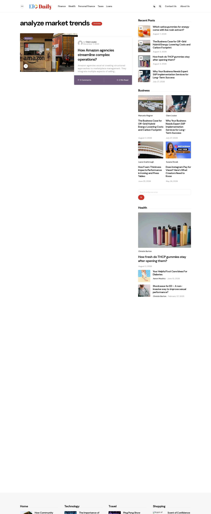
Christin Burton (145, 251)
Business (28, 38)
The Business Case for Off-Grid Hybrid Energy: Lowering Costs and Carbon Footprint (171, 44)
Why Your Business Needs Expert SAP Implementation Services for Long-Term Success (170, 74)
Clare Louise (91, 42)
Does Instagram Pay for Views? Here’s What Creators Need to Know (178, 172)
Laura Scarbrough (146, 162)
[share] (26, 66)
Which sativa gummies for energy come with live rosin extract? (171, 28)
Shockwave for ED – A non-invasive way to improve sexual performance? (169, 289)
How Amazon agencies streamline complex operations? (96, 55)
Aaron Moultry (159, 278)
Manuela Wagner (145, 115)
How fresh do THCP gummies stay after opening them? (171, 58)
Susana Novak (172, 162)
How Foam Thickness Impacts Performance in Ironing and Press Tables (150, 172)
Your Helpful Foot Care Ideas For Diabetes (170, 273)
